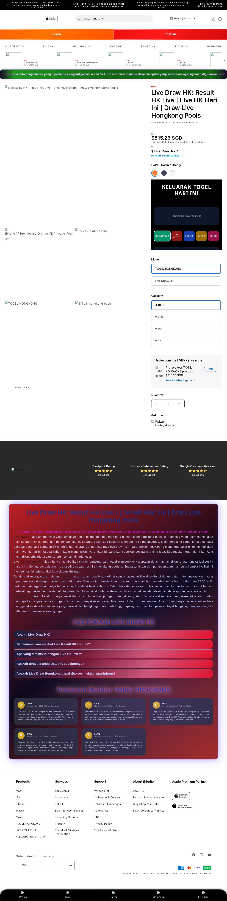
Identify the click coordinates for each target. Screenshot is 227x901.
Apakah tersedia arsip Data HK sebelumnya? (50, 664)
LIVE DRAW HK (14, 46)
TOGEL (59, 804)
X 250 (159, 317)
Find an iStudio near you (148, 797)
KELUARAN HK (82, 46)
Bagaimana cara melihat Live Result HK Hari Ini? (53, 644)
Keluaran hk (22, 596)
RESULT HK (148, 46)
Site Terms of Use (105, 830)
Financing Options (66, 817)
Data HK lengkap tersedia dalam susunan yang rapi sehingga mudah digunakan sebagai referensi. (161, 5)
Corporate (61, 797)
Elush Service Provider (69, 810)
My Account (101, 791)
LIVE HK (48, 46)
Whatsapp (159, 897)
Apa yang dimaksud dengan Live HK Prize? (49, 654)
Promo (23, 897)
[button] (14, 46)
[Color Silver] (172, 173)
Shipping (172, 142)
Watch (20, 810)
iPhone (20, 804)
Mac (18, 791)
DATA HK (116, 46)
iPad (18, 797)
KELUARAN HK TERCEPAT (32, 836)
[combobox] (114, 18)
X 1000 (159, 305)
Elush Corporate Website (148, 810)
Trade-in (60, 823)
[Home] (67, 19)
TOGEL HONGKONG (168, 268)
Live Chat (203, 897)
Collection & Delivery (107, 797)
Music (19, 817)
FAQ (96, 817)
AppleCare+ (62, 791)
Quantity (157, 395)
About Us (139, 791)
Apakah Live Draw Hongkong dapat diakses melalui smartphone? (66, 673)
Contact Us (101, 810)
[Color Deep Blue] (164, 173)
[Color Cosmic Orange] (154, 173)
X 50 (158, 341)
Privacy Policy (103, 823)
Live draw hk (22, 536)
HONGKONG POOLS (143, 873)
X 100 (158, 329)
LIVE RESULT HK (26, 830)
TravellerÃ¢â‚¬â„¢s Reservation (67, 832)
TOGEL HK (181, 46)
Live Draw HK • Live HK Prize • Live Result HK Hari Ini (183, 873)
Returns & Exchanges (107, 804)
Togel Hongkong (32, 561)
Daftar (113, 897)
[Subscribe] (70, 865)
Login (68, 897)
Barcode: (178, 122)
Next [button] (220, 5)
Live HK (65, 576)
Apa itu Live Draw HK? (33, 634)
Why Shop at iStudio (146, 804)
